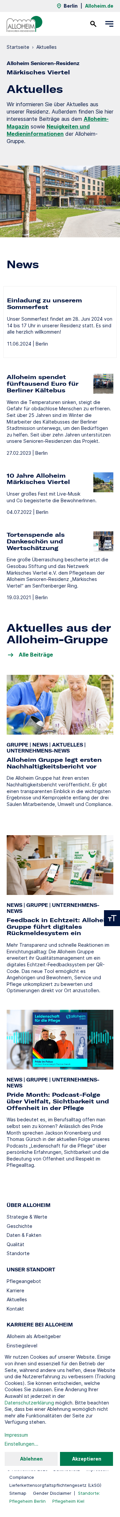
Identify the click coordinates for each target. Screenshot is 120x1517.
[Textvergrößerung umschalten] (112, 918)
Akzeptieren (86, 1459)
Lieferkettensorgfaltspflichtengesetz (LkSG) (55, 1485)
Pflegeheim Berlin (27, 1501)
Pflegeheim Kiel (68, 1501)
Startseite (18, 47)
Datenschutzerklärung (29, 1402)
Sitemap (17, 1493)
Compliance (21, 1477)
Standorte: (89, 1493)
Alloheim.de (99, 6)
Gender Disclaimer (52, 1493)
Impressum (16, 1435)
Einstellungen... (21, 1444)
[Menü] (109, 24)
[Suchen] (93, 24)
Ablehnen (31, 1459)
